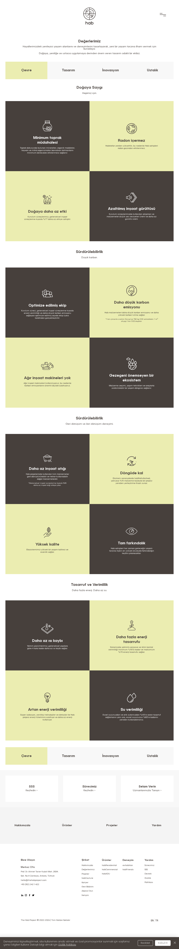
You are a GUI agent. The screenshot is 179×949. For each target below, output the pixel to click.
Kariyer (85, 883)
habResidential (109, 865)
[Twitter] (33, 895)
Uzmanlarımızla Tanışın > (147, 790)
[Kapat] (175, 943)
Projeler (112, 825)
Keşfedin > (89, 790)
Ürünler (67, 825)
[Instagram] (25, 895)
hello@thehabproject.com (33, 880)
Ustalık (152, 70)
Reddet (145, 943)
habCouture (87, 878)
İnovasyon (110, 70)
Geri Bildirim (88, 887)
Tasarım (68, 70)
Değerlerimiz (88, 870)
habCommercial (110, 870)
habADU (106, 874)
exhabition (128, 865)
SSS (146, 870)
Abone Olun (87, 891)
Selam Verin (147, 786)
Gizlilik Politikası (67, 944)
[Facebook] (29, 895)
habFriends (128, 870)
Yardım (156, 825)
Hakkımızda (22, 825)
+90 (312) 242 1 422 (30, 884)
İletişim (85, 895)
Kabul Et (163, 943)
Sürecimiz (89, 786)
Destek (148, 874)
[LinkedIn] (22, 895)
